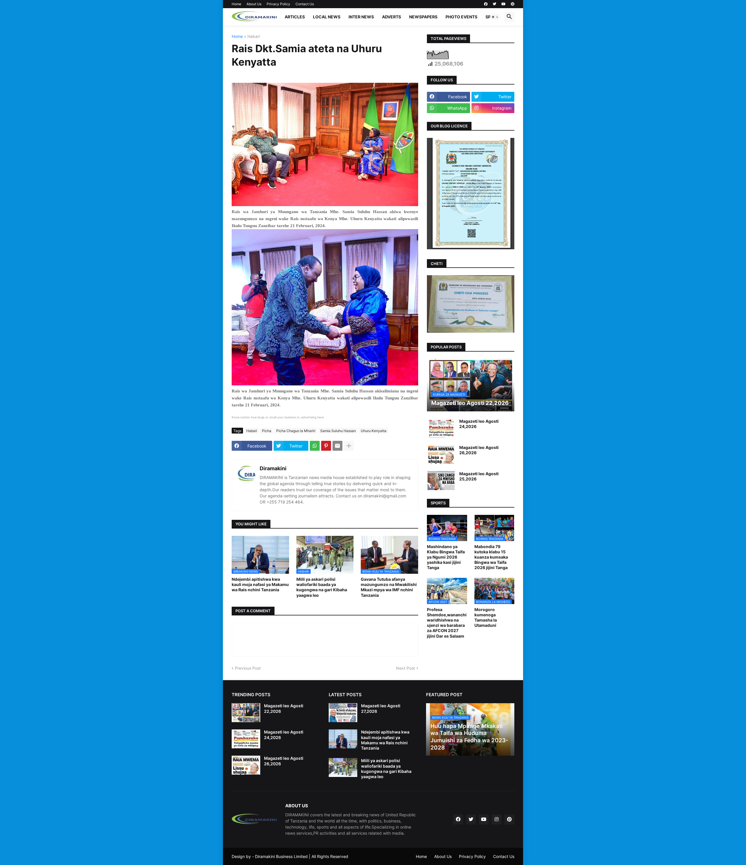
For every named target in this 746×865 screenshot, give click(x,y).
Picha (266, 431)
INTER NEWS (361, 16)
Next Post (405, 668)
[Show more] (349, 446)
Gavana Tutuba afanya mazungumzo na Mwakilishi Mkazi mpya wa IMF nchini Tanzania (389, 587)
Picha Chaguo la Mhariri (295, 431)
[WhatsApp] (315, 446)
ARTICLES (295, 16)
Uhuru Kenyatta (373, 431)
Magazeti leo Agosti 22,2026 (283, 708)
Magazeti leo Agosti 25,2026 (479, 476)
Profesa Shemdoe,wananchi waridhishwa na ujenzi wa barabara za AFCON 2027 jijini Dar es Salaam (447, 622)
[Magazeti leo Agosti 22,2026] (246, 712)
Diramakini (273, 468)
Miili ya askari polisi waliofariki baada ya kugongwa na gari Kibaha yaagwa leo (321, 587)
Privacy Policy (278, 4)
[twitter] (494, 4)
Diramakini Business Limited (281, 856)
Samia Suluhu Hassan (338, 431)
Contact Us (304, 4)
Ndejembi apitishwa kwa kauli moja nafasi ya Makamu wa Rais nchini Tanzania (260, 584)
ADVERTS (391, 16)
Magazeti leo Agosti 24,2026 (479, 424)
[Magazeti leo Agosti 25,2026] (441, 480)
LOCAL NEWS (326, 16)
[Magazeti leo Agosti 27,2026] (343, 712)
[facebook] (486, 4)
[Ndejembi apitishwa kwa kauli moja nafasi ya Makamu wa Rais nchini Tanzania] (343, 738)
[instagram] (497, 819)
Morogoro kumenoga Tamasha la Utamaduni (485, 617)
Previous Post (248, 668)
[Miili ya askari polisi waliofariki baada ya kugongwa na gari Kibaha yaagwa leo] (343, 767)
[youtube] (504, 4)
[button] (495, 17)
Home (236, 4)
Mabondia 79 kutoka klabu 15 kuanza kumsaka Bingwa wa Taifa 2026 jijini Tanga (491, 557)
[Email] (337, 446)
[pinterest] (512, 4)
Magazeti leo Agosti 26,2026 (479, 450)
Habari (253, 36)
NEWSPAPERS (423, 16)
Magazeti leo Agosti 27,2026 (380, 708)
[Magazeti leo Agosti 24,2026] (441, 428)
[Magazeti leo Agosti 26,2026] (441, 454)
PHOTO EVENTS (461, 16)
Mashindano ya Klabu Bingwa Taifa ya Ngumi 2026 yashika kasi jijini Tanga (446, 557)
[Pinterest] (326, 446)
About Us (254, 4)
